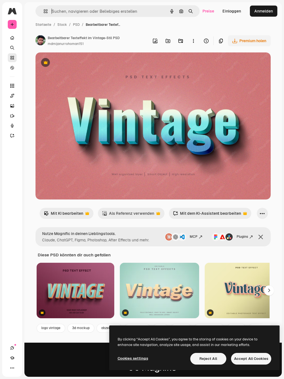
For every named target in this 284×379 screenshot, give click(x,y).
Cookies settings (133, 358)
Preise (208, 11)
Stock (62, 24)
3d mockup (81, 328)
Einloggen (231, 11)
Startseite (43, 24)
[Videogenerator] (12, 115)
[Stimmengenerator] (12, 125)
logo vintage (50, 328)
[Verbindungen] (12, 347)
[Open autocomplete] (43, 11)
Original (71, 63)
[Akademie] (12, 357)
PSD (76, 24)
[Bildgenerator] (12, 105)
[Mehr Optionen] (193, 40)
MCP (193, 236)
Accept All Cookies (251, 358)
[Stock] (12, 57)
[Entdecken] (12, 67)
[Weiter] (269, 290)
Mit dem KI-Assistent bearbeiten (207, 215)
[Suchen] (12, 47)
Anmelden (263, 11)
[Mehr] (12, 367)
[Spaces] (12, 95)
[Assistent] (12, 135)
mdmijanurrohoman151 (66, 44)
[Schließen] (260, 237)
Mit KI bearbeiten (63, 215)
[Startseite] (12, 37)
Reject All (208, 358)
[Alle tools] (12, 85)
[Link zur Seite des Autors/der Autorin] (40, 41)
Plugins (242, 236)
